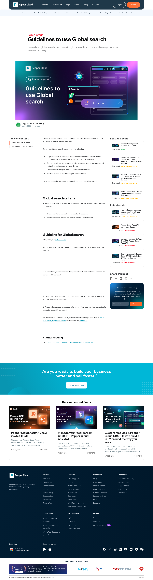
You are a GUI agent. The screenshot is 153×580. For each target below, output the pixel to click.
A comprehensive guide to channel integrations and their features (131, 193)
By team (71, 518)
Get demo (133, 5)
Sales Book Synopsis (85, 13)
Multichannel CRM (74, 486)
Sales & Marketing (40, 13)
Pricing (85, 5)
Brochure (96, 503)
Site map (141, 577)
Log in (119, 5)
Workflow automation (76, 503)
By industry (72, 521)
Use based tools (74, 528)
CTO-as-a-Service (100, 493)
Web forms (72, 500)
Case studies (48, 496)
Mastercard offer (99, 525)
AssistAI (45, 5)
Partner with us (48, 486)
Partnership (123, 489)
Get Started (76, 385)
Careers (76, 5)
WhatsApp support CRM (77, 506)
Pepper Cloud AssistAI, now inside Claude (130, 226)
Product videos (99, 486)
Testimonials (47, 500)
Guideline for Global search (22, 146)
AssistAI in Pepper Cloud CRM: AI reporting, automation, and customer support (131, 160)
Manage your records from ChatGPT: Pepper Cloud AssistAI (131, 241)
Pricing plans (98, 518)
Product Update (106, 13)
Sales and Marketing (129, 166)
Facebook (83, 320)
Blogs (68, 5)
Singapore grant (99, 489)
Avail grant (97, 521)
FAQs (95, 500)
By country (72, 525)
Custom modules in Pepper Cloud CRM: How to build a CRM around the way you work (131, 257)
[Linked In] (121, 278)
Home (24, 13)
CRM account (60, 240)
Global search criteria (20, 143)
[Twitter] (116, 278)
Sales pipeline (73, 489)
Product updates (99, 496)
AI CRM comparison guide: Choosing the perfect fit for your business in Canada (131, 177)
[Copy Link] (131, 278)
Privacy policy (48, 493)
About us (46, 479)
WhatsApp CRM (74, 479)
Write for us (123, 493)
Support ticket (124, 486)
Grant (56, 13)
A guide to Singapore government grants (129, 144)
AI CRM (70, 482)
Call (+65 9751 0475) (126, 479)
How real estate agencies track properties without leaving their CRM (131, 212)
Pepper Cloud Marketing (33, 124)
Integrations (97, 482)
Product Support (125, 13)
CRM (67, 13)
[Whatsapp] (126, 278)
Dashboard (72, 496)
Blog (95, 479)
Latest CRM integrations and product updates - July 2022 (70, 342)
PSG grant (95, 5)
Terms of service (49, 503)
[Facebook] (111, 278)
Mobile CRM (72, 493)
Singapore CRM (49, 482)
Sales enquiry (124, 482)
